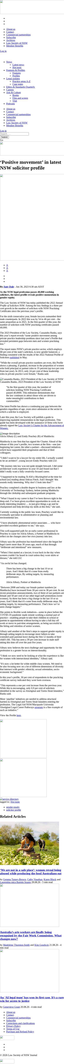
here (19, 715)
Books (15, 95)
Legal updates (13, 78)
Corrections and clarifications (20, 1023)
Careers (10, 89)
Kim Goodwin (41, 945)
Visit (14, 101)
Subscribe (11, 37)
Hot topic (17, 67)
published (14, 357)
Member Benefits (14, 46)
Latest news (18, 64)
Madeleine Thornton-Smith (16, 945)
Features (16, 73)
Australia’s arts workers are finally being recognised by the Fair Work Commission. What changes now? (31, 935)
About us (10, 29)
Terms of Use (12, 1029)
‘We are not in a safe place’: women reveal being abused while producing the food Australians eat (30, 871)
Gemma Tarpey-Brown (14, 879)
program (39, 707)
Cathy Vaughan (34, 879)
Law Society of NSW (16, 43)
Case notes (17, 84)
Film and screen (20, 98)
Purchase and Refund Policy (20, 1031)
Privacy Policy (13, 1026)
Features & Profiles (15, 70)
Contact (10, 32)
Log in (3, 51)
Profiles (16, 75)
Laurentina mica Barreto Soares (15, 882)
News (9, 62)
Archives (10, 40)
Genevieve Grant (11, 1007)
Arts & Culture (13, 92)
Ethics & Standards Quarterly (20, 87)
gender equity (13, 807)
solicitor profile (13, 810)
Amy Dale (8, 286)
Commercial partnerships (18, 34)
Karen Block (50, 879)
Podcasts (10, 103)
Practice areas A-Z (21, 81)
